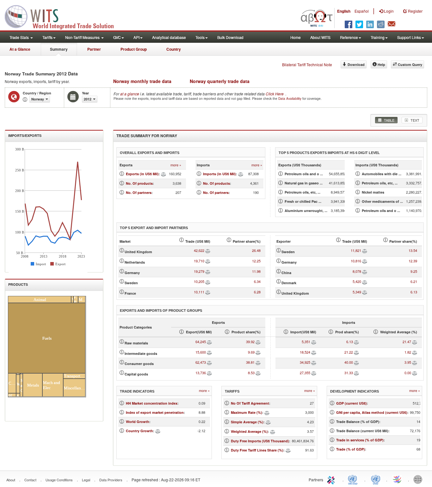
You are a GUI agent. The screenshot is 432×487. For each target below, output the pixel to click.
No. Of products (139, 183)
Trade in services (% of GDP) (360, 440)
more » (175, 165)
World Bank (419, 479)
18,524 (305, 352)
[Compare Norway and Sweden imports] (364, 250)
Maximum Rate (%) (246, 412)
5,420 (357, 281)
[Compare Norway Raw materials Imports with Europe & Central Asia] (313, 341)
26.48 (256, 250)
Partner (94, 49)
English (343, 11)
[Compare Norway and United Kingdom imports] (364, 291)
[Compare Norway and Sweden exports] (207, 281)
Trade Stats (19, 37)
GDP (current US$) (351, 403)
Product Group (133, 49)
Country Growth (139, 430)
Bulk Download (230, 37)
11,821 (356, 250)
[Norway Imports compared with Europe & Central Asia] (240, 173)
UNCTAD (354, 479)
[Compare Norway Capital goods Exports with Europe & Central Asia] (209, 372)
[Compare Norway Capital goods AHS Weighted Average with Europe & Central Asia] (414, 372)
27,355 (305, 372)
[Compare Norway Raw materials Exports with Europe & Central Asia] (209, 341)
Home (295, 37)
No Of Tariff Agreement (250, 403)
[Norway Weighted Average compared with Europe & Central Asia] (272, 431)
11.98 (256, 271)
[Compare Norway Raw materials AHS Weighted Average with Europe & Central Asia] (414, 341)
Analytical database (169, 37)
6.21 (413, 281)
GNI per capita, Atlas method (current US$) (371, 412)
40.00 (348, 362)
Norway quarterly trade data (220, 81)
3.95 (407, 362)
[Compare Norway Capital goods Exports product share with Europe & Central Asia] (258, 372)
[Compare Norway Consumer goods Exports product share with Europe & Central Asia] (258, 362)
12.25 (256, 260)
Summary (59, 49)
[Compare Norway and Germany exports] (207, 271)
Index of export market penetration (155, 412)
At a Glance (19, 49)
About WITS (320, 37)
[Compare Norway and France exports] (207, 291)
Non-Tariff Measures (83, 37)
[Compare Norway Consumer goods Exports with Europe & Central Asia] (209, 362)
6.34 (257, 281)
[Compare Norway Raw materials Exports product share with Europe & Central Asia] (258, 341)
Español (362, 11)
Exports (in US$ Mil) (142, 173)
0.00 (407, 372)
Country (173, 49)
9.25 (413, 271)
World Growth (137, 421)
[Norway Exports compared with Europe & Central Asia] (163, 173)
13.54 (413, 250)
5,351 (306, 341)
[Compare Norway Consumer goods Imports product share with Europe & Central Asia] (356, 362)
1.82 (407, 352)
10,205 (199, 281)
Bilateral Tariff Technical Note (307, 64)
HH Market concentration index (151, 403)
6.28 (257, 291)
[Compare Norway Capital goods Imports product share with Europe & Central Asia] (356, 372)
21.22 (348, 352)
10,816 (356, 260)
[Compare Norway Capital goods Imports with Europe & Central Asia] (313, 372)
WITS (63, 16)
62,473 (200, 362)
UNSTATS (375, 479)
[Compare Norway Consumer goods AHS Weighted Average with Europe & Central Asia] (414, 362)
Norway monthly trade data (142, 81)
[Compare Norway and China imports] (364, 271)
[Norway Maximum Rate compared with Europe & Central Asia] (266, 412)
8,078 (357, 271)
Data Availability (290, 98)
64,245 (200, 341)
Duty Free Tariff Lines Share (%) (257, 450)
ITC (332, 479)
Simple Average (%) (247, 422)
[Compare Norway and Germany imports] (364, 260)
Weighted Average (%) (249, 431)
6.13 (413, 291)
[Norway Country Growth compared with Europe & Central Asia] (157, 430)
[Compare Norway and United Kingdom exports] (207, 250)
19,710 (199, 260)
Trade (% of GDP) (350, 449)
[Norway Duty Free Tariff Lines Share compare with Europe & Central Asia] (288, 450)
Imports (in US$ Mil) (219, 173)
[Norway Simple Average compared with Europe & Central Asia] (268, 422)
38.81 (250, 362)
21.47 (407, 341)
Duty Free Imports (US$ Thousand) (260, 441)
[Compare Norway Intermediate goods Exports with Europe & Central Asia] (209, 352)
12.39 (413, 260)
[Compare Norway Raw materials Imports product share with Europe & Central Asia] (356, 341)
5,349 (357, 291)
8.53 (251, 372)
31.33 (348, 372)
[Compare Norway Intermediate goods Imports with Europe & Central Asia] (313, 352)
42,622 (199, 250)
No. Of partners (138, 192)
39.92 (250, 341)
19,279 (199, 271)
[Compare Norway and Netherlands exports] (207, 260)
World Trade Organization (397, 479)
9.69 (251, 352)
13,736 (200, 372)
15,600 (200, 352)
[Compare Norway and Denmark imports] (364, 281)
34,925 (305, 362)
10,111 (199, 291)
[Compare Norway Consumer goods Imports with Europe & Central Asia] (313, 362)
